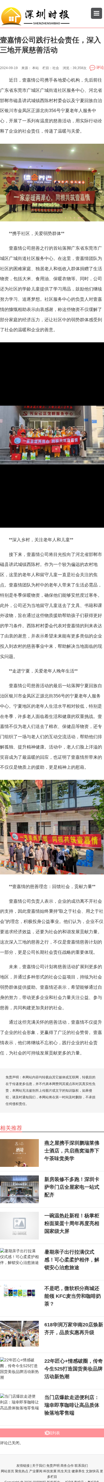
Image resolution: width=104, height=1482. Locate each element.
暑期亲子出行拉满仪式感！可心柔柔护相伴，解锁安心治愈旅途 (71, 1259)
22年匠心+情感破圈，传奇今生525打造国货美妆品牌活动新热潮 (73, 1368)
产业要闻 (35, 1471)
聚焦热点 (21, 1471)
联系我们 (81, 1466)
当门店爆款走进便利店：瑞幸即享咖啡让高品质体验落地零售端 (71, 1405)
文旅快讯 (92, 1471)
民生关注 (64, 1471)
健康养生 (78, 1471)
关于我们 (38, 1466)
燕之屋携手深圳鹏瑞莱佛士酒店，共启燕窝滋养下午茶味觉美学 (71, 1150)
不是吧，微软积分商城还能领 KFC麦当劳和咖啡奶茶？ (72, 1296)
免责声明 (53, 1466)
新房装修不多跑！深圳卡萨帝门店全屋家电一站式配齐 (71, 1187)
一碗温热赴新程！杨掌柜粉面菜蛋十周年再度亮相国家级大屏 (71, 1223)
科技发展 (50, 1471)
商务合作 (67, 1466)
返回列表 (52, 1433)
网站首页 (7, 1471)
